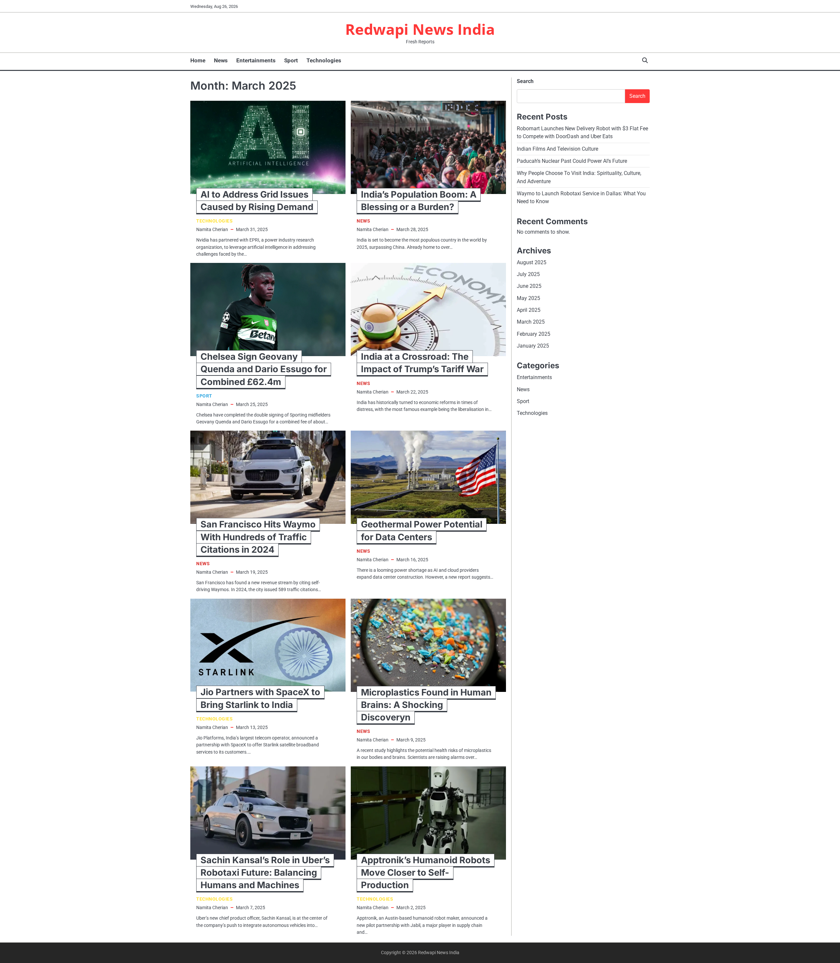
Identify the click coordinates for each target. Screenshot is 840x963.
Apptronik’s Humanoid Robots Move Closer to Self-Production (425, 872)
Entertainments (256, 60)
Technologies (323, 60)
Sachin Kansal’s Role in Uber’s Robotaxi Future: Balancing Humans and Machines (265, 872)
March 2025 (531, 322)
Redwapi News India (420, 29)
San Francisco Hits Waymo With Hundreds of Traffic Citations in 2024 (258, 537)
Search (525, 81)
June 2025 (529, 286)
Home (197, 60)
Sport (291, 60)
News (221, 60)
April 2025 (528, 310)
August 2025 (531, 262)
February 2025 (533, 334)
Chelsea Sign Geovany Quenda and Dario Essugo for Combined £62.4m (263, 369)
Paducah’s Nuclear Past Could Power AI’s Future (572, 161)
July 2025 (528, 274)
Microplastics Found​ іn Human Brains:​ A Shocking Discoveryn (426, 705)
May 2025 (528, 298)
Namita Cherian (212, 229)
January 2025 (533, 346)
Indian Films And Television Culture (557, 149)
